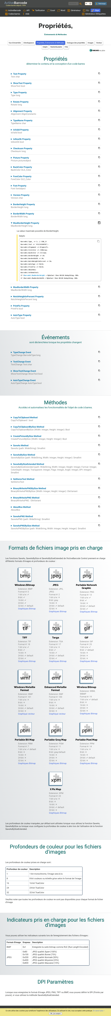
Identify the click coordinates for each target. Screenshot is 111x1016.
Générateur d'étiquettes (95, 14)
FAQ (66, 47)
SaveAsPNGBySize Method (48, 527)
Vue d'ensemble (15, 43)
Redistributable (56, 47)
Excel (52, 10)
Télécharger (102, 3)
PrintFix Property (20, 307)
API (27, 10)
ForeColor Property (21, 177)
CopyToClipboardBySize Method (40, 428)
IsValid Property (20, 131)
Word (63, 10)
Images (90, 43)
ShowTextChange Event (26, 372)
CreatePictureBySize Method (39, 437)
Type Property (19, 94)
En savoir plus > (98, 1011)
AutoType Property (21, 316)
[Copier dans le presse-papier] (98, 241)
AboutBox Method (21, 508)
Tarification (40, 10)
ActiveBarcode (14, 10)
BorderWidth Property (22, 215)
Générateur (76, 10)
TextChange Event (21, 363)
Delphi (45, 47)
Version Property (20, 196)
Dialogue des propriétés (76, 43)
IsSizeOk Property (21, 140)
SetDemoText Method (22, 480)
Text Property (18, 75)
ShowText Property (21, 84)
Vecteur (99, 43)
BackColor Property (21, 168)
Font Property (18, 187)
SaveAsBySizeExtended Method (54, 468)
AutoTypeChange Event (26, 381)
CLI (87, 10)
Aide (27, 14)
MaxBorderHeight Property (25, 224)
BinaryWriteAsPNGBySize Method (44, 489)
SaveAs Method (28, 447)
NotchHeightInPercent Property (27, 298)
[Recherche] (81, 4)
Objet (97, 10)
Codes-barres (14, 14)
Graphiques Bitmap (27, 608)
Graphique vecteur (26, 714)
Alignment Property (23, 112)
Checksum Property (21, 150)
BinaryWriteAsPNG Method (26, 499)
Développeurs (29, 43)
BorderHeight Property (23, 205)
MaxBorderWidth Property (24, 288)
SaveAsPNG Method (30, 517)
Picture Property (21, 159)
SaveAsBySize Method (46, 456)
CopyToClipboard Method (24, 419)
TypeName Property (21, 122)
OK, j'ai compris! (55, 1013)
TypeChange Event (25, 353)
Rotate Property (20, 103)
